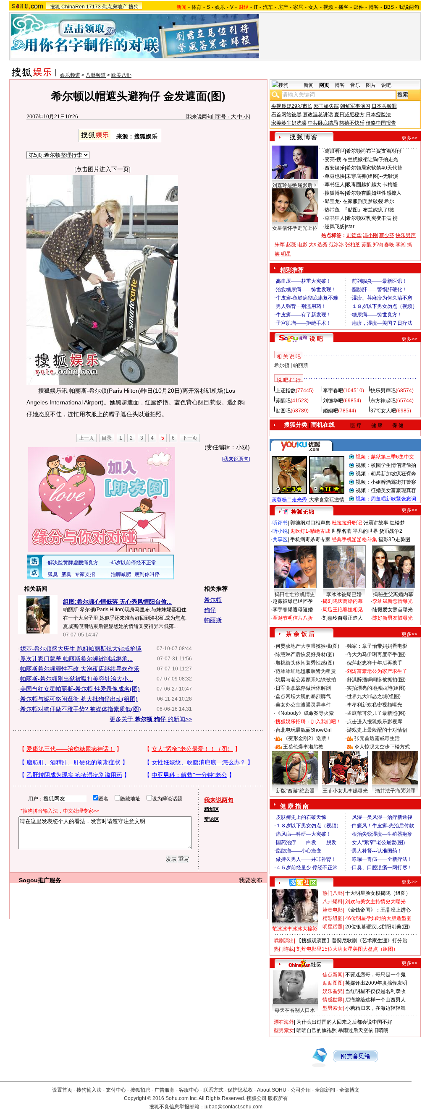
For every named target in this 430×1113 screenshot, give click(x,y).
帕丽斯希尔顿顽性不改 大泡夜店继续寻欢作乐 (79, 668)
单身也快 (335, 176)
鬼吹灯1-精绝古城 (310, 531)
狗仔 (210, 610)
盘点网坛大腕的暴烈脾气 (303, 696)
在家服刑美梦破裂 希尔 (368, 201)
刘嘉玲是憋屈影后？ (294, 185)
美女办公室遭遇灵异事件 (303, 705)
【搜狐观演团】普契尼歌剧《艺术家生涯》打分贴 (351, 941)
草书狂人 (335, 185)
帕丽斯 (213, 620)
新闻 (309, 85)
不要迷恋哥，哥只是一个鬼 (375, 974)
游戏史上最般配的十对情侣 (377, 730)
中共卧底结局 (323, 123)
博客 (374, 7)
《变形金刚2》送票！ (307, 738)
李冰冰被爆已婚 (344, 594)
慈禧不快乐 (351, 123)
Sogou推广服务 (40, 880)
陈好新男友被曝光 (392, 618)
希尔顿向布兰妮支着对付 (373, 151)
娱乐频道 (70, 75)
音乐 (355, 85)
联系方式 (213, 1090)
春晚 (389, 245)
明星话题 (332, 927)
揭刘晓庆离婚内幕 (342, 601)
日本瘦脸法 (378, 114)
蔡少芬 (386, 235)
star (350, 226)
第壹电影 (332, 910)
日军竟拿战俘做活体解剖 (303, 688)
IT (256, 7)
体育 (196, 7)
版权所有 (278, 1098)
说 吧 (316, 338)
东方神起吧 (383, 401)
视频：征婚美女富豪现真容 (386, 490)
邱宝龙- (333, 201)
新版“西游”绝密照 (295, 791)
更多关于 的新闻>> (151, 719)
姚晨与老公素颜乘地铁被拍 (305, 680)
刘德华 (354, 235)
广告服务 (165, 1090)
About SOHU (271, 1090)
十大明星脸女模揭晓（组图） (378, 893)
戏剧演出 (284, 941)
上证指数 (285, 391)
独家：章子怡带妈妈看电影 (377, 646)
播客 (343, 7)
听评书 (280, 523)
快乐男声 (406, 235)
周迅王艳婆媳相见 (342, 610)
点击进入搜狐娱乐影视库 (374, 722)
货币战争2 (390, 531)
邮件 (359, 7)
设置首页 (62, 1090)
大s (312, 245)
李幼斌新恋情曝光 (392, 601)
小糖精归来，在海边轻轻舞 (375, 1008)
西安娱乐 (335, 168)
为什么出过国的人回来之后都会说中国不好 (344, 1022)
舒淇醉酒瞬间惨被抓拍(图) (376, 680)
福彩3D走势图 (394, 539)
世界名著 (341, 531)
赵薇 (291, 245)
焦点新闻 (332, 974)
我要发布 (250, 880)
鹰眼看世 (335, 151)
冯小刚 (370, 235)
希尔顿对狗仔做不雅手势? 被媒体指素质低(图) (80, 709)
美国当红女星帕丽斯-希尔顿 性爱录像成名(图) (80, 689)
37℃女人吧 (383, 411)
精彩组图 (332, 918)
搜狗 (133, 7)
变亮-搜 (333, 159)
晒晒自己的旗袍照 (316, 1030)
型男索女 (332, 1008)
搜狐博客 (335, 193)
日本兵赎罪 (384, 106)
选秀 (322, 245)
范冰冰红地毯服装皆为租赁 (305, 671)
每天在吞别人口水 (295, 1010)
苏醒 (367, 245)
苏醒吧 (283, 401)
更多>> (409, 138)
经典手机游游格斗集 (354, 539)
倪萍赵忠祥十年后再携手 (374, 663)
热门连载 (284, 949)
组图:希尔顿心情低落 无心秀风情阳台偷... (117, 601)
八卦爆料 (332, 901)
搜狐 (55, 7)
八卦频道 (96, 75)
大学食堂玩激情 (326, 500)
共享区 (280, 539)
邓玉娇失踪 (326, 106)
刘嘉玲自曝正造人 (342, 618)
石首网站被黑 (286, 114)
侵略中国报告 (381, 123)
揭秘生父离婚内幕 (393, 594)
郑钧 (378, 245)
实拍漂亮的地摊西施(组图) (376, 688)
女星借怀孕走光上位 (294, 228)
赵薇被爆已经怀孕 (293, 601)
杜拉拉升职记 (347, 523)
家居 (298, 7)
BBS (389, 7)
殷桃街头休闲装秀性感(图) (304, 663)
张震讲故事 (375, 523)
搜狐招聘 (140, 1090)
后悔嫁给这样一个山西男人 (375, 1000)
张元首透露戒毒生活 (377, 738)
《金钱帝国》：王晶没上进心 (378, 910)
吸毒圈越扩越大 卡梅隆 (372, 185)
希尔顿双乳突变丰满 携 (372, 218)
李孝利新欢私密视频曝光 (374, 705)
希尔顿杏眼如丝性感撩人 (373, 193)
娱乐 (220, 7)
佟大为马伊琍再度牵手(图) (376, 654)
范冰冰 (336, 245)
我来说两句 (199, 117)
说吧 (386, 85)
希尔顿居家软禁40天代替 (374, 168)
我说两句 (409, 7)
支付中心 (116, 1090)
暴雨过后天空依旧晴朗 (363, 1030)
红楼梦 (397, 523)
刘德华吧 (333, 401)
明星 (286, 254)
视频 (328, 7)
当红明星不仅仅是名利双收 (375, 991)
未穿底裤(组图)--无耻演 (372, 176)
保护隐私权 (240, 1090)
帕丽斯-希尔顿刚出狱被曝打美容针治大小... (76, 678)
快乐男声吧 (383, 391)
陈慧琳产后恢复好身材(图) (304, 654)
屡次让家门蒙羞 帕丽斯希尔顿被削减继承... (76, 658)
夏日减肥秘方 (349, 114)
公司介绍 (301, 1090)
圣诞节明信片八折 (293, 618)
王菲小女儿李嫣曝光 (345, 791)
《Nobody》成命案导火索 (304, 713)
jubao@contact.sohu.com (233, 1107)
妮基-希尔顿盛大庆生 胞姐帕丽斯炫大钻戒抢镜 (81, 648)
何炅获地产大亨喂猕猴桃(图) (307, 646)
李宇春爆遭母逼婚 (293, 610)
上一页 (86, 438)
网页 (324, 85)
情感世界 (332, 1000)
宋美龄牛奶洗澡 (289, 123)
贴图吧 (283, 411)
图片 (371, 85)
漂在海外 (284, 1022)
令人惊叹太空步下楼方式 (382, 747)
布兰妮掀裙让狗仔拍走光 (370, 159)
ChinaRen (73, 7)
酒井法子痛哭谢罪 (395, 791)
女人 (313, 7)
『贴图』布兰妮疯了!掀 (368, 210)
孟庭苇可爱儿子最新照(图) (376, 713)
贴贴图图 (332, 983)
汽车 (268, 7)
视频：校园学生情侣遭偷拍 (386, 465)
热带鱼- (333, 210)
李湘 (401, 245)
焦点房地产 (114, 7)
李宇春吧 (333, 391)
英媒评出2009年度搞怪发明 (376, 983)
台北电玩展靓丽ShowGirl (303, 730)
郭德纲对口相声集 (310, 523)
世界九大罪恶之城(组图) (374, 696)
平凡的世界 (365, 531)
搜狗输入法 (89, 1090)
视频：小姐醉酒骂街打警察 (386, 482)
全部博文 (349, 1090)
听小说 (280, 531)
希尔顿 (213, 600)
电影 (302, 245)
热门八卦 (332, 893)
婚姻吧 (330, 411)
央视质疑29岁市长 (291, 106)
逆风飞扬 (335, 226)
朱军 (280, 245)
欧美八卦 (121, 75)
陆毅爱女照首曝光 (392, 610)
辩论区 (211, 819)
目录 (107, 438)
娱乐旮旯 (332, 991)
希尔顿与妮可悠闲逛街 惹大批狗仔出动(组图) (79, 699)
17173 (93, 7)
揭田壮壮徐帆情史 (295, 594)
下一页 (189, 438)
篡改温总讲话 (318, 114)
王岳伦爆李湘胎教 (303, 747)
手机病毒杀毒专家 (310, 539)
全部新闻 (325, 1090)
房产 (283, 7)
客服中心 (189, 1090)
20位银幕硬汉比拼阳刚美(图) (377, 927)
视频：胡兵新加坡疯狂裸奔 (386, 474)
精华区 (211, 809)
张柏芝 (352, 245)
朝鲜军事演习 (355, 106)
